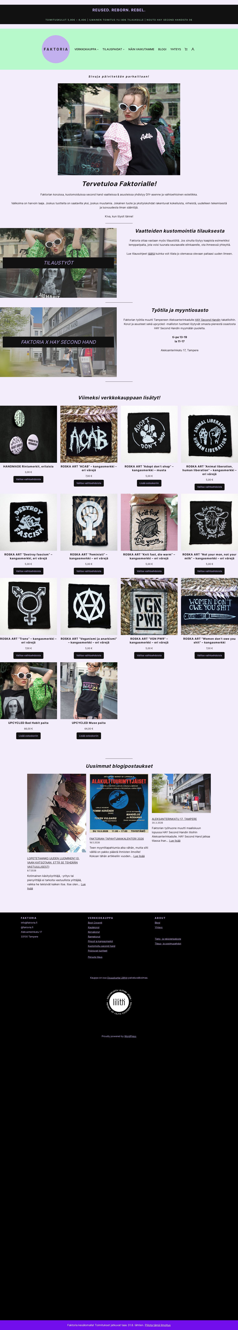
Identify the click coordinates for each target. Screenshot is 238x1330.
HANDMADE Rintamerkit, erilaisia (28, 466)
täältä (151, 253)
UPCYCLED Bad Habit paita (28, 722)
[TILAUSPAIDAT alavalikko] (124, 49)
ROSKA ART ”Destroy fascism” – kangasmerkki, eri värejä (28, 556)
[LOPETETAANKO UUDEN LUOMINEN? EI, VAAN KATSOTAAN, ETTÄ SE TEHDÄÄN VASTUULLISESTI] (56, 813)
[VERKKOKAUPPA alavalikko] (98, 49)
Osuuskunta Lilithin (117, 977)
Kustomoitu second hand (101, 946)
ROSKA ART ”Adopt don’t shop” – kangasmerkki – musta (149, 468)
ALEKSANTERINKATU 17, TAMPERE (174, 819)
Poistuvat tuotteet (97, 950)
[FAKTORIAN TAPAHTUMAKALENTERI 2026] (119, 804)
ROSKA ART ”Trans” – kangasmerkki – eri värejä (28, 640)
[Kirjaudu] (192, 49)
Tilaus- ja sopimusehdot (168, 943)
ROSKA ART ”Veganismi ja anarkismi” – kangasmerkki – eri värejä (89, 640)
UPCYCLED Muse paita (89, 722)
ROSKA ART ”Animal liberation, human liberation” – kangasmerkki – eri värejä (209, 470)
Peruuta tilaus (95, 957)
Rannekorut (94, 936)
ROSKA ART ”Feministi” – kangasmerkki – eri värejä (88, 556)
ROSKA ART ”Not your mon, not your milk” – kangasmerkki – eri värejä (209, 556)
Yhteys (159, 927)
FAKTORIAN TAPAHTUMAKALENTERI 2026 (117, 838)
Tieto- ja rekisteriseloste (168, 938)
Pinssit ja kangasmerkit (100, 941)
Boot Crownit (95, 922)
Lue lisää (139, 856)
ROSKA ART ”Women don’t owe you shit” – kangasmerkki (209, 640)
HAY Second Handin (208, 319)
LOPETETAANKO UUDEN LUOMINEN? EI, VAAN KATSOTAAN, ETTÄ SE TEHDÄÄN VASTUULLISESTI (53, 862)
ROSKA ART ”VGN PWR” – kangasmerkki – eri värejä (149, 640)
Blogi (157, 922)
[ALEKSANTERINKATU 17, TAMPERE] (181, 794)
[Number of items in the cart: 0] (186, 49)
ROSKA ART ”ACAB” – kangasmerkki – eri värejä (89, 468)
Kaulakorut (93, 927)
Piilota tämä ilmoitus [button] (158, 1325)
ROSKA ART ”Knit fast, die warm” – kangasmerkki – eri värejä (149, 556)
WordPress (130, 1036)
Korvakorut (94, 931)
